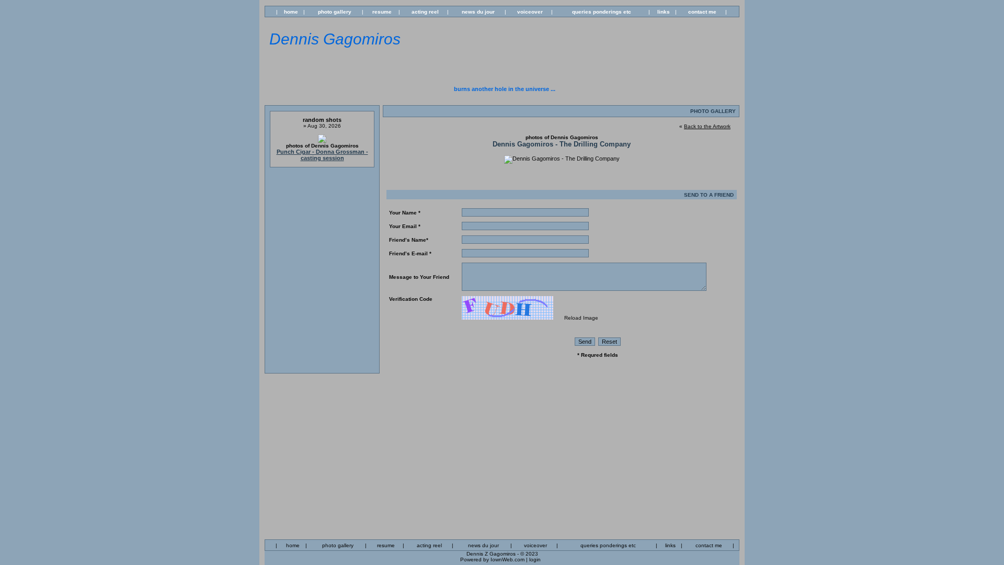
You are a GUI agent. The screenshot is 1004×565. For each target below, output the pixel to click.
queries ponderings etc (601, 12)
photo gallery (334, 12)
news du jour (478, 12)
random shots (322, 120)
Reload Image (581, 318)
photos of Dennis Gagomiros (322, 146)
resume (382, 12)
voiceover (530, 12)
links (663, 12)
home (291, 12)
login (535, 559)
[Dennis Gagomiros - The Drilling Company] (562, 158)
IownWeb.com (507, 559)
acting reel (425, 12)
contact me (702, 12)
